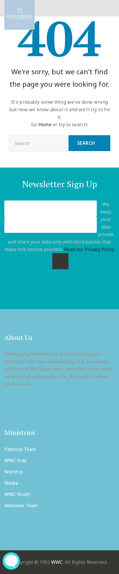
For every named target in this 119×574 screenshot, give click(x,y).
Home (44, 124)
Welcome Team (21, 505)
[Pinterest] (59, 294)
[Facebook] (37, 294)
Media (11, 483)
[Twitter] (48, 294)
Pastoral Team (20, 449)
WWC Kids (15, 460)
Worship (13, 472)
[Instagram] (82, 294)
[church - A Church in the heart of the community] (19, 15)
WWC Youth (17, 494)
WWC (57, 562)
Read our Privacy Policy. (89, 249)
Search (86, 143)
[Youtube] (71, 294)
